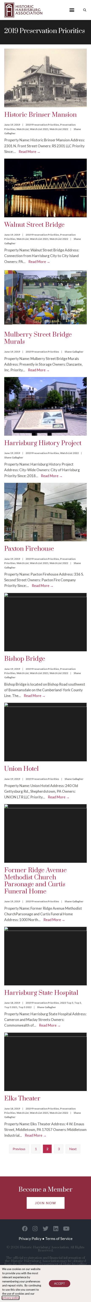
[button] (72, 10)
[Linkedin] (56, 1228)
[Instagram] (35, 1228)
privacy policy (10, 1297)
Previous (19, 1149)
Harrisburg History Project (42, 443)
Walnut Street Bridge (34, 225)
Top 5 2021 (10, 1007)
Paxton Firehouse (29, 549)
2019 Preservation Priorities (42, 124)
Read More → (29, 151)
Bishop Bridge (24, 659)
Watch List (23, 129)
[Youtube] (66, 1228)
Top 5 (77, 1002)
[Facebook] (25, 1228)
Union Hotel (21, 769)
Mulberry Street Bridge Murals (38, 338)
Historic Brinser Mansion (40, 115)
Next (73, 1149)
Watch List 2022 (59, 129)
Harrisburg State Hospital (41, 993)
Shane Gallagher (74, 351)
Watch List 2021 (39, 129)
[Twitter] (45, 1228)
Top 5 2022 (25, 1007)
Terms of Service (59, 1238)
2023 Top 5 (66, 1002)
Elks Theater (22, 1099)
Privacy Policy (30, 1238)
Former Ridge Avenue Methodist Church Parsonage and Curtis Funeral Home (35, 881)
